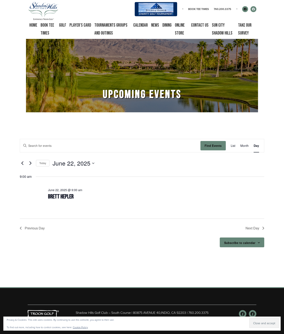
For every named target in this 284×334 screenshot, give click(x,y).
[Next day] (30, 163)
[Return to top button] (278, 282)
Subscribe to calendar (239, 243)
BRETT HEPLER (61, 196)
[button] (62, 25)
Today (42, 163)
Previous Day (35, 228)
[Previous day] (22, 163)
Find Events (213, 145)
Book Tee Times (198, 9)
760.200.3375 (222, 9)
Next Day (252, 228)
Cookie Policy (80, 327)
